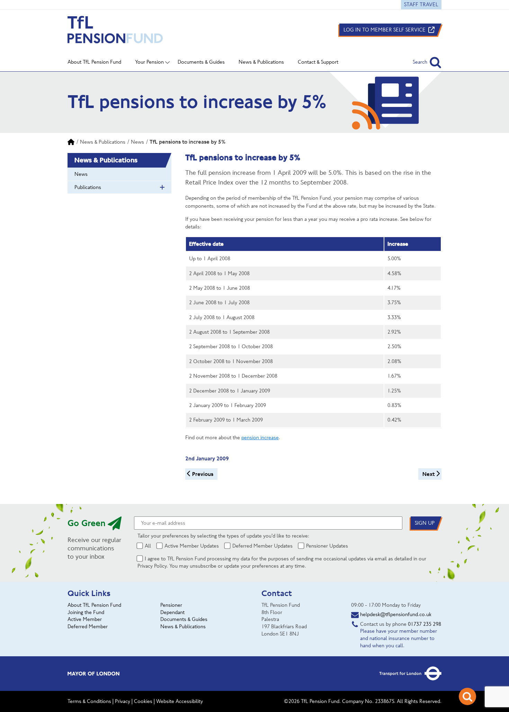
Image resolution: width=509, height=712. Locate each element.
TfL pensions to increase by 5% (187, 141)
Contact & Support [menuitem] (318, 61)
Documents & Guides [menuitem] (201, 61)
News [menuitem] (81, 174)
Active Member (85, 619)
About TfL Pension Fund (94, 605)
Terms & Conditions (89, 701)
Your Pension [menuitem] (149, 61)
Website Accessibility (179, 701)
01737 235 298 (424, 624)
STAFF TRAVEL (421, 4)
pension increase (260, 437)
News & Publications (102, 141)
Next (428, 474)
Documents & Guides (183, 619)
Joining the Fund (86, 612)
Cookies (143, 701)
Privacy (122, 701)
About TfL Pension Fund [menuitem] (94, 61)
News (137, 141)
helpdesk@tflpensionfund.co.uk (395, 614)
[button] (427, 62)
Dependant (172, 612)
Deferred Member (88, 626)
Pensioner (171, 605)
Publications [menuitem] (87, 187)
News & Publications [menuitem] (261, 61)
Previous (202, 474)
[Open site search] (467, 696)
